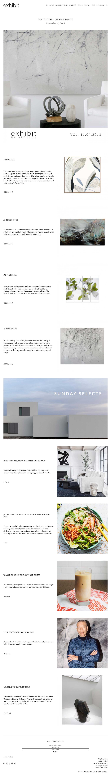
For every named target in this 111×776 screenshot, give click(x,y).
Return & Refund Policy (100, 763)
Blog (93, 5)
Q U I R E (9, 192)
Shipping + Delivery (101, 765)
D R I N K (6, 596)
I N (4, 192)
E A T (5, 543)
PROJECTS (80, 5)
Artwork (58, 5)
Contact (87, 5)
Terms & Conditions (102, 768)
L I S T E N (7, 713)
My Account (100, 5)
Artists (52, 5)
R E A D (6, 482)
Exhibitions (72, 5)
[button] (47, 5)
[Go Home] (11, 5)
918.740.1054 (103, 759)
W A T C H (7, 653)
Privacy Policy (103, 761)
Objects (65, 5)
